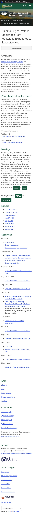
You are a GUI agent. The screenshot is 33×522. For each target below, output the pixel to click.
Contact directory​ (8, 416)
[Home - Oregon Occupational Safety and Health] (2, 20)
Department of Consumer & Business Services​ (16, 453)
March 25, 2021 (10, 226)
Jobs (2, 389)
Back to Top (7, 503)
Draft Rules (8, 346)
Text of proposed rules (12, 263)
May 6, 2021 (9, 221)
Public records (6, 393)
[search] (24, 6)
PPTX (16, 188)
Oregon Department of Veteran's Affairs (7, 497)
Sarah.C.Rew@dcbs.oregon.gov (12, 143)
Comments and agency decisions (16, 248)
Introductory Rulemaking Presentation (17, 367)
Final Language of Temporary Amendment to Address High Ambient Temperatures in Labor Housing (17, 304)
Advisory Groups (17, 20)
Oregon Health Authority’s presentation (17, 359)
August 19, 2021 (10, 215)
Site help (4, 401)
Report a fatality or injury (9, 428)
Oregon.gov (5, 472)
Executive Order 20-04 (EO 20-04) (12, 62)
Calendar (6, 200)
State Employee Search (9, 476)
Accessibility (5, 484)
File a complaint (6, 420)
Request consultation (8, 397)
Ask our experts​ (6, 412)
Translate (16, 511)
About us (4, 385)
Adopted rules (9, 242)
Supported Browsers (8, 492)
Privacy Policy (6, 488)
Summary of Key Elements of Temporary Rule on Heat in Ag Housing (18, 297)
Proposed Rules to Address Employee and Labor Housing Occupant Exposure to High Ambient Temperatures (18, 258)
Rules (7, 20)
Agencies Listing (6, 480)
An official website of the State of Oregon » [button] (17, 2)
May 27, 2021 (9, 218)
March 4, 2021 (9, 229)
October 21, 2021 (10, 209)
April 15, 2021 (9, 224)
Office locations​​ (7, 424)
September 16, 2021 (11, 212)
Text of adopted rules (12, 245)
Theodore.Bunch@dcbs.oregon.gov (13, 136)
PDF (24, 188)
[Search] (24, 6)
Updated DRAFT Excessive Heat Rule (17, 281)
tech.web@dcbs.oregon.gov (10, 436)
